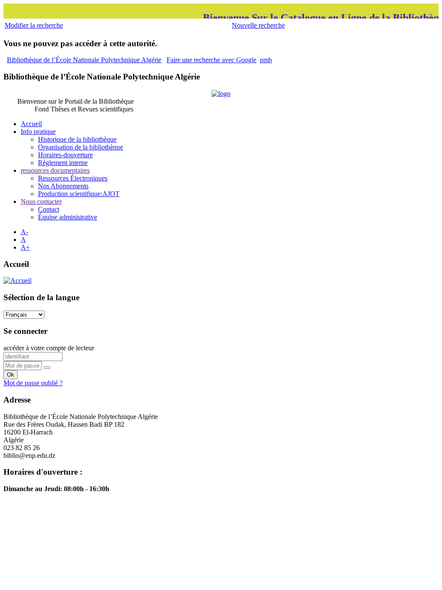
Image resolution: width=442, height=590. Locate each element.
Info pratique (38, 131)
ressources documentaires (55, 170)
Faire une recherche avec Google (211, 59)
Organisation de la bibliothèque (80, 147)
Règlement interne (63, 162)
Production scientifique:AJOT (79, 193)
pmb (266, 59)
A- (24, 231)
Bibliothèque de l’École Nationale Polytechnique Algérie (84, 59)
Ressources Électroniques (72, 178)
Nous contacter (41, 201)
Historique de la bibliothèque (77, 139)
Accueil (31, 123)
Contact (48, 209)
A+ (25, 247)
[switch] (47, 367)
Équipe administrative (67, 217)
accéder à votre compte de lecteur (48, 348)
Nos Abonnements (63, 186)
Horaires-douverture (65, 155)
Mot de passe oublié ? (33, 383)
